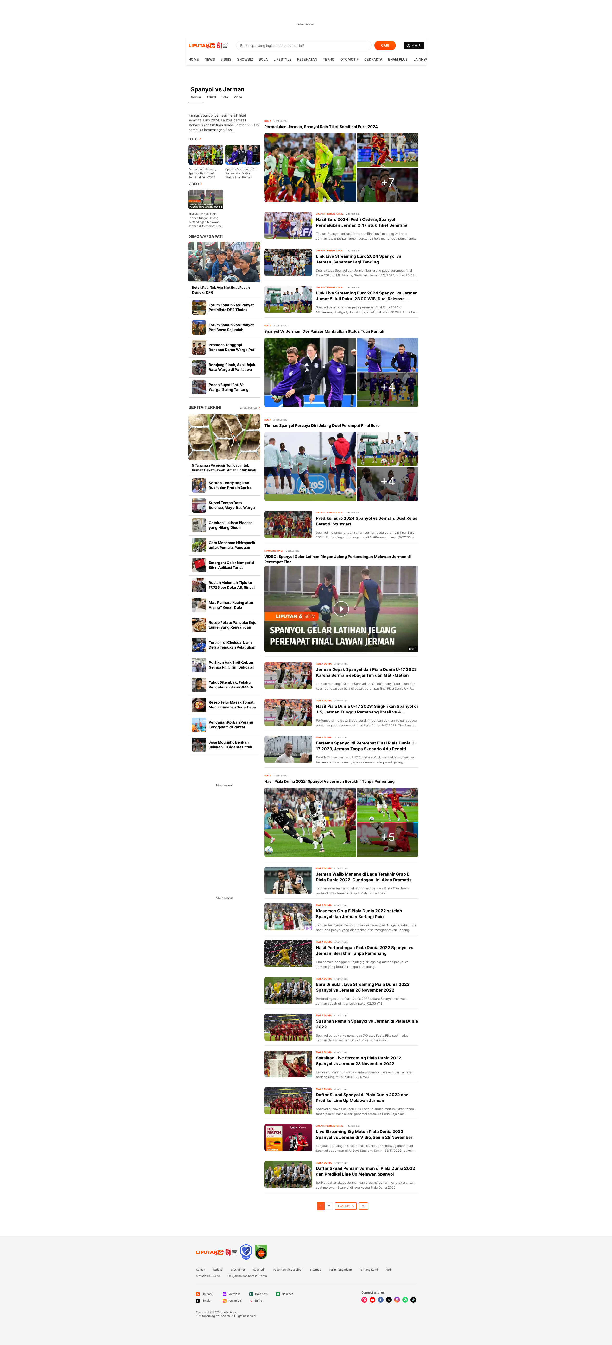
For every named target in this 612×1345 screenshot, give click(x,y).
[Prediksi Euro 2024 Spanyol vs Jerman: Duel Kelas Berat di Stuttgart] (288, 524)
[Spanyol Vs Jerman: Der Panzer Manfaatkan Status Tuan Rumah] (310, 372)
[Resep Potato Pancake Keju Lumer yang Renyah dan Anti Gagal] (199, 625)
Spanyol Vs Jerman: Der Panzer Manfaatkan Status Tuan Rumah (241, 173)
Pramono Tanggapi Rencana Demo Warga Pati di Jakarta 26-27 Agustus (232, 350)
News (210, 59)
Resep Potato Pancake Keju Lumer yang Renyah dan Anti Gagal (232, 627)
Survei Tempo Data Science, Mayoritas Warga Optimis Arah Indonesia (232, 507)
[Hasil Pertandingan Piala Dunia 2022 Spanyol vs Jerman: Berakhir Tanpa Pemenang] (288, 953)
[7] (242, 154)
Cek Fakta (373, 59)
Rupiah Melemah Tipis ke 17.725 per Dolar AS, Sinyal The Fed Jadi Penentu (232, 587)
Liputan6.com (229, 1312)
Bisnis (226, 59)
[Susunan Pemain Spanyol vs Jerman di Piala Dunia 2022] (288, 1027)
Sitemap (315, 1270)
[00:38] (205, 199)
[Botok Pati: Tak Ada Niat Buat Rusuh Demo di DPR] (224, 262)
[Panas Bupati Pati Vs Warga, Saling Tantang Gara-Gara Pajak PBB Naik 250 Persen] (199, 387)
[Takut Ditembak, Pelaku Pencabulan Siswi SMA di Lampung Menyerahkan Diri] (199, 685)
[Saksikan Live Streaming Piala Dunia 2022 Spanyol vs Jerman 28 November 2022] (288, 1064)
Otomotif (349, 59)
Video (238, 97)
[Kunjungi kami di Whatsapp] (405, 1300)
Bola (263, 59)
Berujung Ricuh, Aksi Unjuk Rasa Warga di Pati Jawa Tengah (232, 370)
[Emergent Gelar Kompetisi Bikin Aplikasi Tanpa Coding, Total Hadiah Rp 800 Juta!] (199, 565)
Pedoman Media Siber (288, 1270)
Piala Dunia (324, 663)
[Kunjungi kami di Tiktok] (413, 1300)
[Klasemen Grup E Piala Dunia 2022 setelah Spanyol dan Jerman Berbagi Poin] (288, 916)
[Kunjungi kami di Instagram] (397, 1300)
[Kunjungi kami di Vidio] (364, 1300)
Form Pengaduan (340, 1270)
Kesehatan (307, 59)
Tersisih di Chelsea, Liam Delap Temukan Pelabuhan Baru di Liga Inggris (232, 647)
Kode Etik (259, 1270)
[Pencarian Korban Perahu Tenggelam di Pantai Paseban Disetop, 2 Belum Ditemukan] (199, 725)
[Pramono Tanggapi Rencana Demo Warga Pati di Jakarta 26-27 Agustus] (199, 347)
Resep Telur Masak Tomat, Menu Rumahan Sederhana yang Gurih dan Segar (232, 707)
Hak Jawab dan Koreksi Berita (247, 1276)
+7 (388, 182)
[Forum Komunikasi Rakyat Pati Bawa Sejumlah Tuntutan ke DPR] (199, 327)
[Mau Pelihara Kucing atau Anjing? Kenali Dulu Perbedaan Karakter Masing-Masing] (199, 605)
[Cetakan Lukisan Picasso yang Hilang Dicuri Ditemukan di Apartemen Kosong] (199, 525)
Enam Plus (398, 59)
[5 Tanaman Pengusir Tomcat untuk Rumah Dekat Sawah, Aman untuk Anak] (224, 437)
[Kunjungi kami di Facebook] (381, 1300)
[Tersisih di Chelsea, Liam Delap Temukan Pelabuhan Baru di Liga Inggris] (199, 645)
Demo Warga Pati (205, 236)
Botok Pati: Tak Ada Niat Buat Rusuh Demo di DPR (221, 289)
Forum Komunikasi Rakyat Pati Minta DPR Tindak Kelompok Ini (231, 310)
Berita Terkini (204, 407)
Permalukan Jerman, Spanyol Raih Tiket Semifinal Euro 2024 (202, 173)
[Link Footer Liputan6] (216, 1252)
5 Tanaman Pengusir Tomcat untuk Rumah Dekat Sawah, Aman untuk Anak (224, 467)
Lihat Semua (248, 407)
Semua (196, 97)
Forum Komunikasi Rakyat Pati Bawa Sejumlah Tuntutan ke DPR (231, 330)
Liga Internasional (330, 213)
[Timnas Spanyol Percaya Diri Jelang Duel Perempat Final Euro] (310, 466)
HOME (194, 59)
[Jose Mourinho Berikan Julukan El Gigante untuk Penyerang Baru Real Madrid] (199, 745)
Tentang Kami (369, 1270)
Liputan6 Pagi (273, 550)
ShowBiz (245, 59)
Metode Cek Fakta (208, 1276)
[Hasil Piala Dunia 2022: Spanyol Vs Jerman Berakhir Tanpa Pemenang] (310, 822)
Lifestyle (282, 59)
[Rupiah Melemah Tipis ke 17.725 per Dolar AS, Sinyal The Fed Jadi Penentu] (199, 585)
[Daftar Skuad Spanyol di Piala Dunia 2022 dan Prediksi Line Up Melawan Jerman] (288, 1100)
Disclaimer (238, 1270)
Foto (225, 97)
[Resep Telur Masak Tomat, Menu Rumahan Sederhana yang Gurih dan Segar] (199, 705)
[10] (205, 154)
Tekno (328, 59)
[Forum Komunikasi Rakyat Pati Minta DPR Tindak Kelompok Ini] (199, 307)
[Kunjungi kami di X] (389, 1300)
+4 (387, 387)
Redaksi (218, 1270)
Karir (388, 1270)
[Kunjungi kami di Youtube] (372, 1300)
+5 (387, 837)
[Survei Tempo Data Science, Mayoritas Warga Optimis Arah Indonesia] (199, 505)
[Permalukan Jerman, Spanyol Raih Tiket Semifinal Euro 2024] (310, 167)
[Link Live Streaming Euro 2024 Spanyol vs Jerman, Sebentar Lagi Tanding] (288, 262)
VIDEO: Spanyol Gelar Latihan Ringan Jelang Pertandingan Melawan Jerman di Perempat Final (205, 220)
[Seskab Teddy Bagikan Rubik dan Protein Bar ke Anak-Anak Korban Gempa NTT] (199, 485)
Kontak (200, 1270)
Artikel (211, 97)
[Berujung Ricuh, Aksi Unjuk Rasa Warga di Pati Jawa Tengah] (199, 367)
